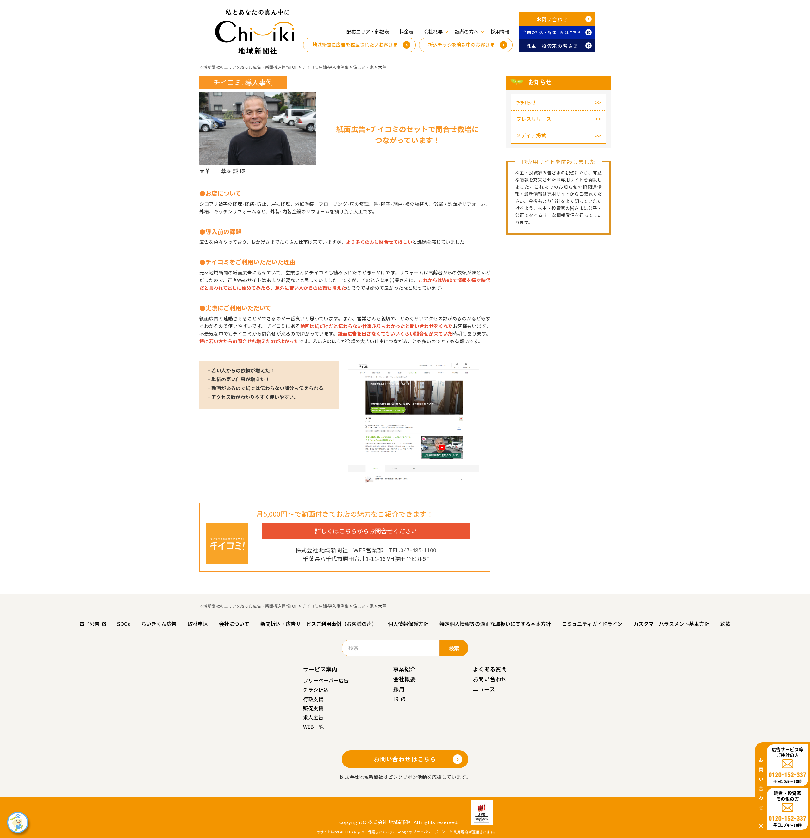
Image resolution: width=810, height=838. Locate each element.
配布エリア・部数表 (367, 31)
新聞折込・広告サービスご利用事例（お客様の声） (318, 623)
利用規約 (461, 831)
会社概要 (404, 679)
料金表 (406, 31)
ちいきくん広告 (159, 623)
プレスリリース (533, 119)
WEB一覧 (313, 726)
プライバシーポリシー (431, 831)
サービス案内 (320, 669)
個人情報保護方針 (408, 623)
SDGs (123, 623)
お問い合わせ (552, 19)
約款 (725, 623)
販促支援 (313, 708)
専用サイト (558, 194)
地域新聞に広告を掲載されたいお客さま (355, 44)
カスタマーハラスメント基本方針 (671, 623)
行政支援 (313, 699)
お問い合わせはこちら (405, 759)
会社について (234, 623)
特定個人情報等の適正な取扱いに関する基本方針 (495, 623)
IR (396, 699)
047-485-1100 (418, 550)
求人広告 (313, 717)
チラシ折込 (315, 689)
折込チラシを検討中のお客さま (461, 44)
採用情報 (499, 31)
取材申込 (198, 623)
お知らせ (526, 102)
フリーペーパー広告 (326, 680)
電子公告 (89, 623)
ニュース (484, 689)
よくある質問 (490, 669)
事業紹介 (404, 669)
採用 (398, 689)
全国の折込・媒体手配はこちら (552, 32)
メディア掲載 (531, 135)
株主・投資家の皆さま (552, 45)
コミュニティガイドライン (592, 623)
